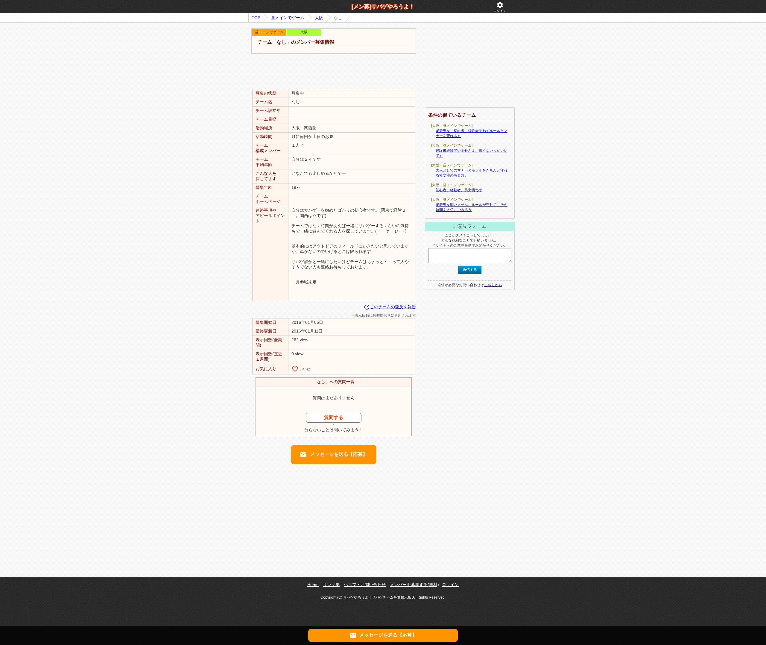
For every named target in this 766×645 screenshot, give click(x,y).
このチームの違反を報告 (390, 306)
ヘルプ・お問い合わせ (365, 584)
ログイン (500, 7)
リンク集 (331, 584)
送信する (470, 270)
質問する (333, 417)
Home (313, 584)
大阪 (319, 17)
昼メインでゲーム (287, 17)
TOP (256, 17)
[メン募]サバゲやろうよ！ (383, 7)
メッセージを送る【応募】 (333, 454)
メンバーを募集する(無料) (414, 584)
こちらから (493, 285)
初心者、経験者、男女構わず (459, 190)
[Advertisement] (334, 71)
